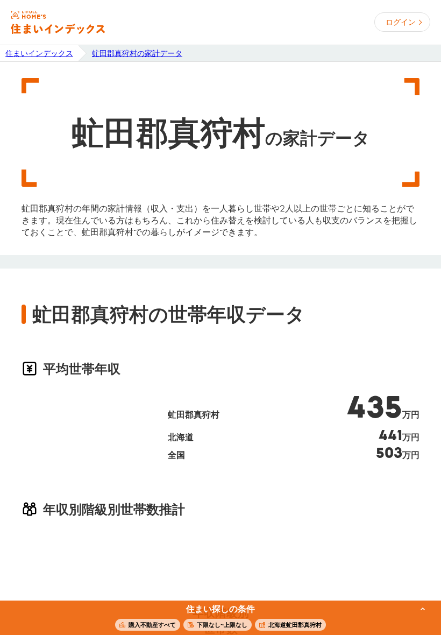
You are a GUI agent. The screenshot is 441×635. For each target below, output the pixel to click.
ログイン (401, 22)
